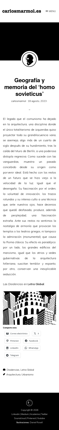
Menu (52, 11)
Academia (35, 414)
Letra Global (36, 284)
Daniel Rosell (36, 422)
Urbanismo (28, 374)
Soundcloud (20, 418)
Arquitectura (13, 374)
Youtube (41, 418)
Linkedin (15, 414)
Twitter (44, 414)
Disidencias (13, 369)
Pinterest (31, 418)
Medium (25, 414)
